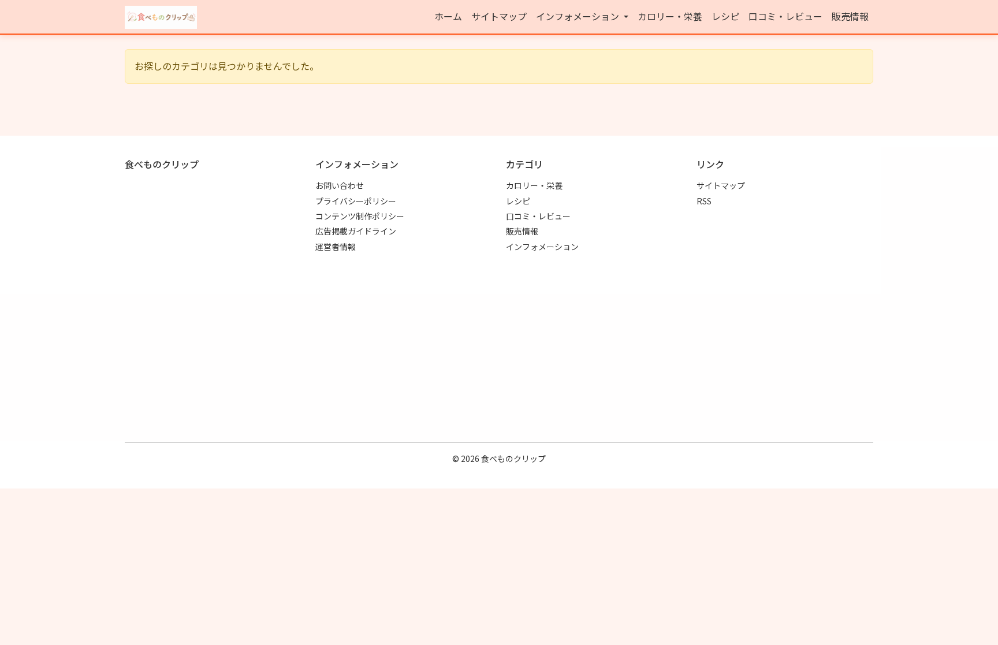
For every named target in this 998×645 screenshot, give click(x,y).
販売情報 (850, 16)
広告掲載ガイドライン (355, 231)
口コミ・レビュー (785, 16)
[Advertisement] (499, 352)
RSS (704, 201)
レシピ (725, 16)
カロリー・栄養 (670, 16)
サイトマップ (499, 16)
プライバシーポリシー (355, 201)
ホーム (448, 16)
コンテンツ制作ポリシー (359, 216)
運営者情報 (335, 246)
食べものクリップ (513, 458)
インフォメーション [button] (578, 16)
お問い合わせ (339, 185)
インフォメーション (542, 246)
